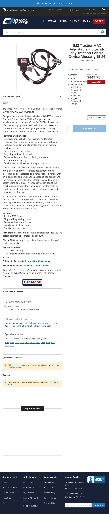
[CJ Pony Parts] (9, 21)
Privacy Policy (50, 498)
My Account (28, 492)
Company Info (50, 477)
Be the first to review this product (83, 69)
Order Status (74, 10)
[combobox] (54, 32)
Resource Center (10, 487)
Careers (6, 503)
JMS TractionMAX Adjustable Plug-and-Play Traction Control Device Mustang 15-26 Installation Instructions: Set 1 (31, 324)
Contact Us (49, 482)
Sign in (47, 382)
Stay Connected (10, 477)
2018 (22, 342)
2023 (48, 342)
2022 (43, 342)
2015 (7, 342)
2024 (53, 342)
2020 (32, 342)
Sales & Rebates (30, 506)
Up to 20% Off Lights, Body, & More (54, 3)
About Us (7, 498)
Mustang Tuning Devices (37, 265)
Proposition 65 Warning (37, 261)
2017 (17, 342)
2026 (12, 345)
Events (6, 482)
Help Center (49, 487)
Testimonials (8, 492)
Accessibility (49, 492)
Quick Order (28, 482)
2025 (7, 345)
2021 (37, 342)
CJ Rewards (102, 14)
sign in (54, 365)
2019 (27, 342)
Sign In (50, 10)
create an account (15, 367)
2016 (12, 342)
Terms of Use (50, 503)
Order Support (30, 477)
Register (58, 10)
